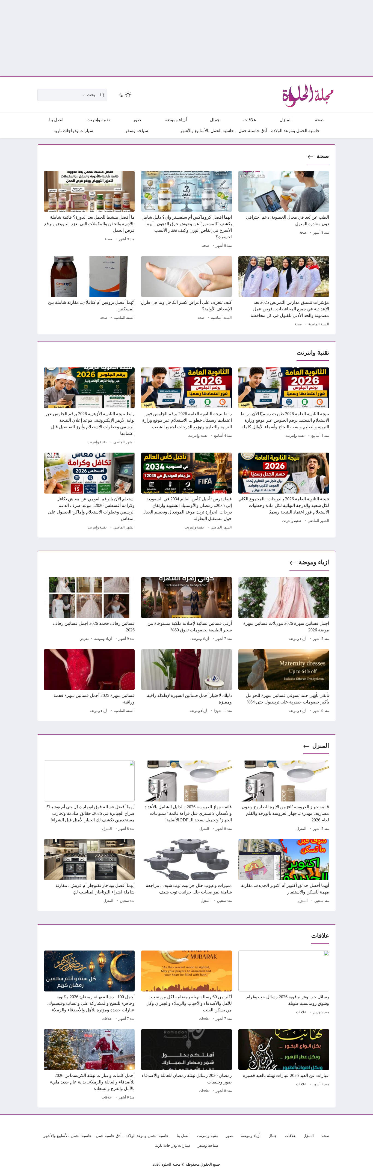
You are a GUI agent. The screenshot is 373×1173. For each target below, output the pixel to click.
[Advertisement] (209, 38)
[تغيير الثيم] (125, 94)
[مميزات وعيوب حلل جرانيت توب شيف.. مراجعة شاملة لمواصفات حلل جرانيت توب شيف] (186, 872)
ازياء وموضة (314, 562)
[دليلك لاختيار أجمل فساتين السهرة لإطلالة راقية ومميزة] (186, 682)
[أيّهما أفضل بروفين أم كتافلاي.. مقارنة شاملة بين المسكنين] (89, 292)
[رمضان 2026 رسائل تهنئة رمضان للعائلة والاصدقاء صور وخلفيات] (186, 1065)
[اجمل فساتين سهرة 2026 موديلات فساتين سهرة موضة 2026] (283, 610)
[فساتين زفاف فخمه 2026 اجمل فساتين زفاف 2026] (89, 610)
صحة (323, 156)
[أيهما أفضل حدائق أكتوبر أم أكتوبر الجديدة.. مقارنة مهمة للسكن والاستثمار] (283, 872)
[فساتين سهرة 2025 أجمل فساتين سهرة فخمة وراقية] (89, 682)
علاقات (301, 1012)
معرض (84, 639)
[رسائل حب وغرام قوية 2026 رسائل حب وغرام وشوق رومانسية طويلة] (283, 987)
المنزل (320, 745)
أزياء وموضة (297, 639)
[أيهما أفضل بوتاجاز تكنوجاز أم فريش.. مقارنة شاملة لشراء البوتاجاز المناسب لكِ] (89, 872)
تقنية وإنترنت (295, 436)
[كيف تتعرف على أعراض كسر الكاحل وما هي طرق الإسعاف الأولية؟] (186, 292)
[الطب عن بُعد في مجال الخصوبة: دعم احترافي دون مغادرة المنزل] (283, 210)
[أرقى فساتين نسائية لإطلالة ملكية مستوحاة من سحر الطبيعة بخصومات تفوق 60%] (186, 610)
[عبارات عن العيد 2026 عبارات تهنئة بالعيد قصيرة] (283, 1065)
